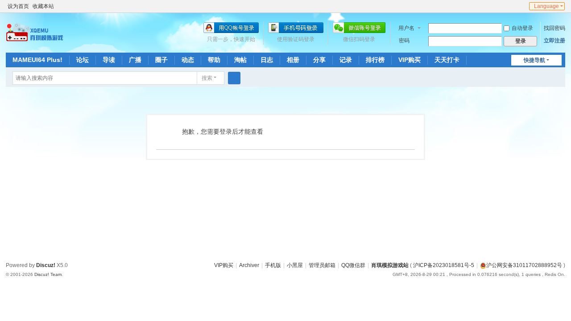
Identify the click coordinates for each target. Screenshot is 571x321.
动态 (188, 59)
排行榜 (375, 59)
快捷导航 (534, 60)
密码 (404, 40)
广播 (135, 59)
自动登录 (522, 28)
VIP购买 (409, 59)
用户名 (406, 28)
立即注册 (554, 40)
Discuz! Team (48, 274)
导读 (109, 59)
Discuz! (45, 265)
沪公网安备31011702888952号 (524, 265)
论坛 (82, 59)
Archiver (249, 265)
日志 (267, 59)
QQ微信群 (353, 265)
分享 (319, 59)
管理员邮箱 (322, 265)
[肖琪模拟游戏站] (35, 32)
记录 (345, 59)
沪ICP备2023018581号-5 (443, 265)
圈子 (161, 59)
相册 (293, 59)
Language (546, 6)
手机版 (273, 265)
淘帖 (240, 59)
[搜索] (234, 78)
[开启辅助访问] (514, 6)
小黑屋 (295, 265)
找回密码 (554, 28)
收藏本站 (43, 6)
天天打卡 (446, 59)
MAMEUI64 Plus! (37, 59)
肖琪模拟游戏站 (390, 265)
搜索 (207, 78)
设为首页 (18, 6)
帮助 (214, 59)
